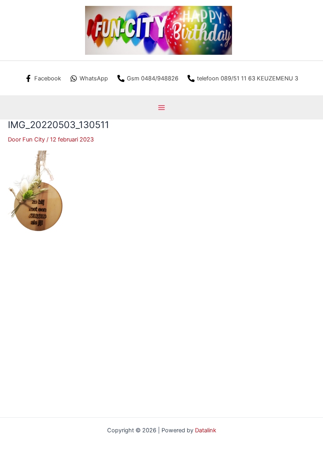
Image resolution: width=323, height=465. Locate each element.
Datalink (205, 430)
